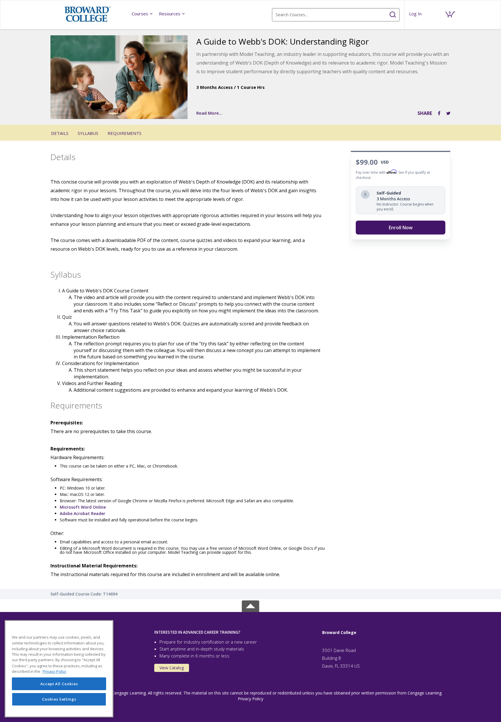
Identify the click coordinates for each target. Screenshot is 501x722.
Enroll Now (401, 227)
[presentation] (142, 13)
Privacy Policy (250, 698)
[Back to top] (250, 605)
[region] (59, 668)
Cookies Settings (59, 699)
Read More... (209, 113)
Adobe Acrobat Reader (82, 513)
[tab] (233, 632)
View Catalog (171, 667)
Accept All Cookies (59, 683)
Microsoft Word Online (83, 507)
